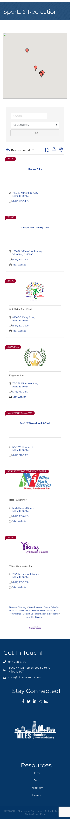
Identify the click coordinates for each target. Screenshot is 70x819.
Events (36, 795)
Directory (37, 787)
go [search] (36, 132)
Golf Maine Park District (21, 309)
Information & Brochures (46, 614)
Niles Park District (18, 499)
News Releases (35, 607)
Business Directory (18, 607)
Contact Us (28, 614)
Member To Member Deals (32, 610)
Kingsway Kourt (17, 375)
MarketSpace (53, 610)
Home (37, 773)
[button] (36, 68)
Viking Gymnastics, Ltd (21, 566)
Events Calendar (51, 607)
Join (36, 780)
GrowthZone (39, 814)
